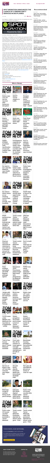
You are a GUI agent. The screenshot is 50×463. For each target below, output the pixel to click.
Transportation (35, 455)
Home (15, 3)
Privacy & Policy (24, 456)
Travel (39, 455)
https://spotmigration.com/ (23, 69)
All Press (24, 3)
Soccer (38, 457)
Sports (37, 454)
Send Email (7, 74)
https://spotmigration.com (10, 78)
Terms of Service (24, 455)
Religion (42, 455)
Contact (28, 3)
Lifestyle (33, 454)
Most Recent (19, 3)
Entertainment (41, 454)
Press (24, 451)
